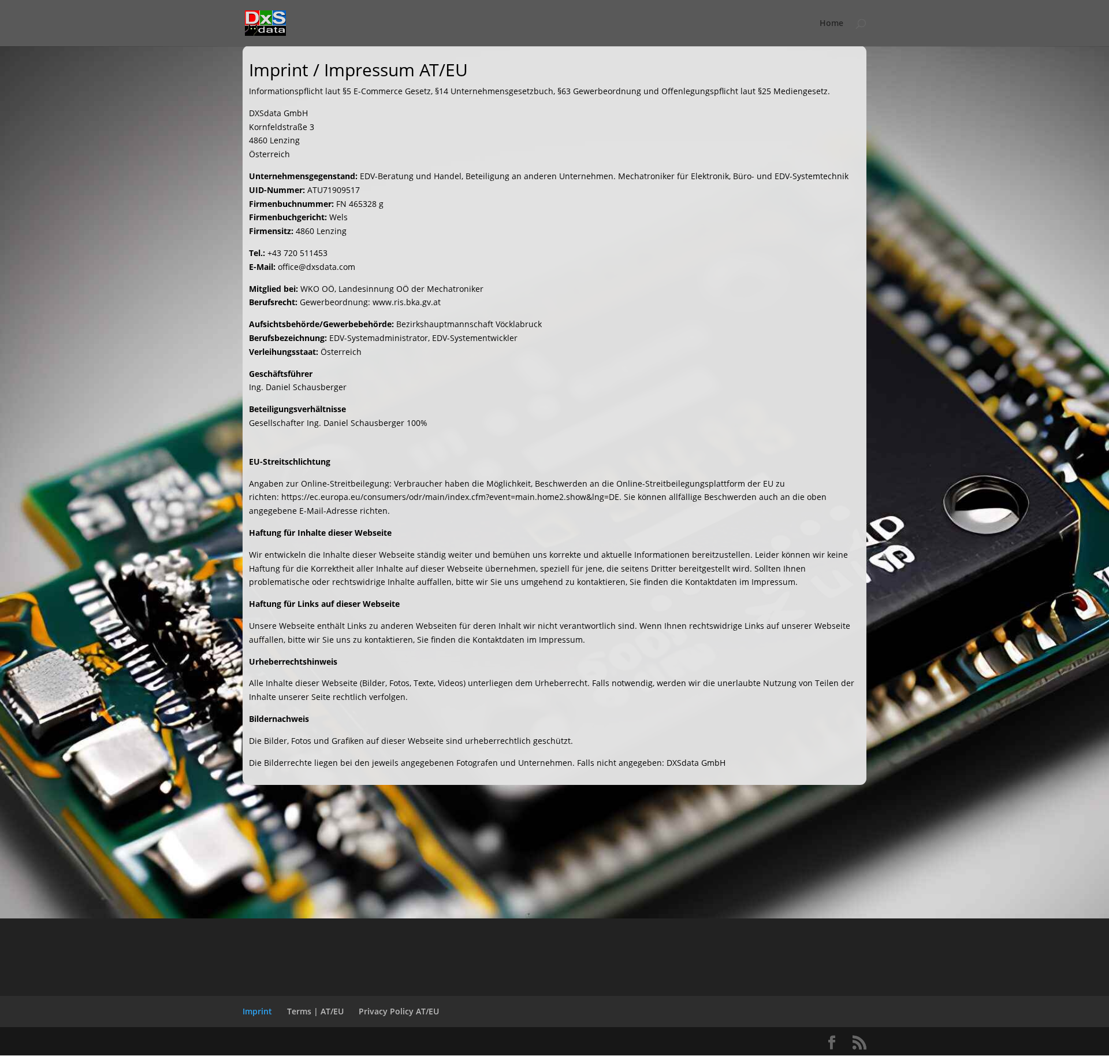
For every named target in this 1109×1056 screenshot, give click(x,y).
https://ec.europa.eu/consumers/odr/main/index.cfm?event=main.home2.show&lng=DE (450, 496)
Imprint (257, 1011)
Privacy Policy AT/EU (399, 1011)
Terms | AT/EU (315, 1011)
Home (831, 23)
